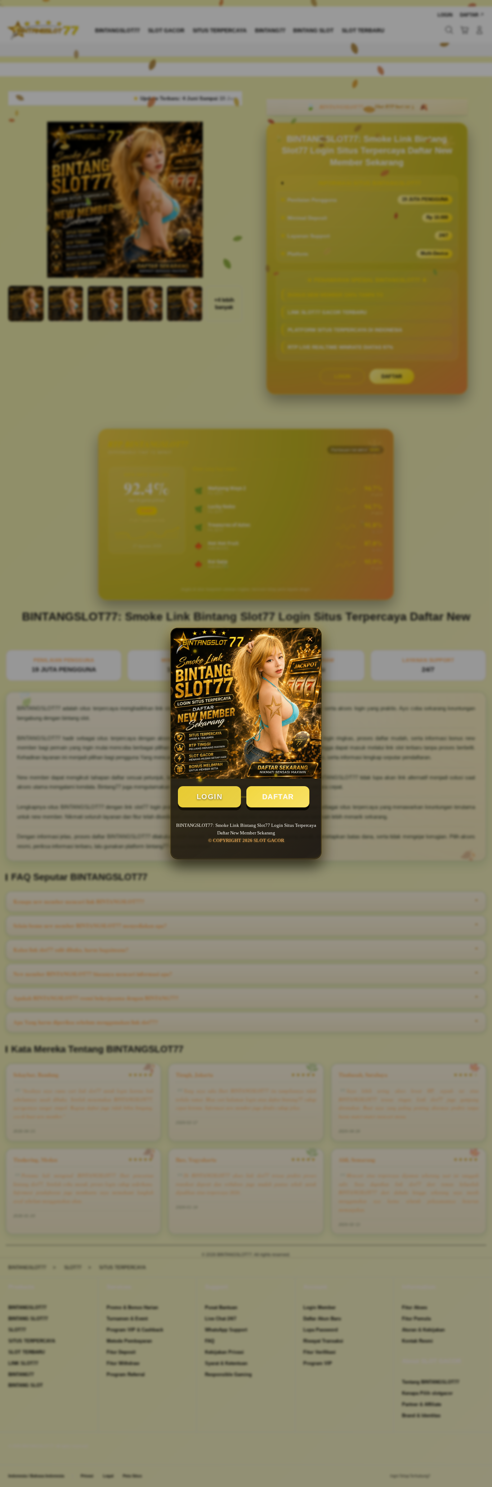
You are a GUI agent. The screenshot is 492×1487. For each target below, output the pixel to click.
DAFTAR (278, 797)
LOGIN (210, 797)
